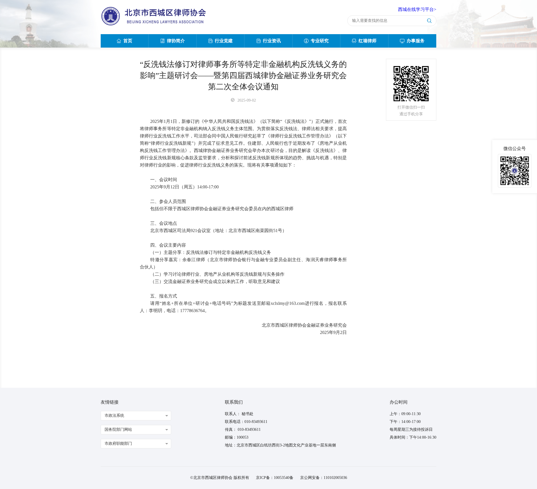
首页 (127, 40)
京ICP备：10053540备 (274, 478)
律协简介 (176, 40)
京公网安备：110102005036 (323, 478)
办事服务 (416, 40)
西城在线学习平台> (417, 9)
